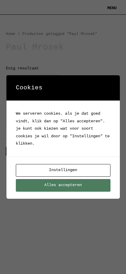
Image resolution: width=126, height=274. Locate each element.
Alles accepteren (63, 185)
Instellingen (63, 170)
